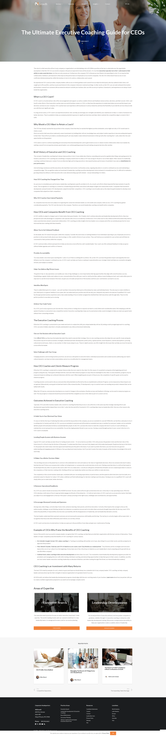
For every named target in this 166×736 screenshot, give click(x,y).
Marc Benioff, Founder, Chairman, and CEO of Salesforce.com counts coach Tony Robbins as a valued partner (69, 546)
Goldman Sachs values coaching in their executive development (55, 554)
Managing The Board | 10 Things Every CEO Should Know (82, 671)
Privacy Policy (89, 718)
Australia (114, 718)
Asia (113, 720)
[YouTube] (42, 724)
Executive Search (55, 602)
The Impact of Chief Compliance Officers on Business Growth (115, 668)
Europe (114, 713)
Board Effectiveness (66, 715)
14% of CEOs (41, 338)
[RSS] (44, 724)
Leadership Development (109, 602)
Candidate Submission (92, 709)
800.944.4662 (45, 721)
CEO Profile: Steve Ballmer (44, 670)
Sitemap (88, 720)
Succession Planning (66, 717)
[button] (75, 4)
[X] (37, 724)
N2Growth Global (114, 676)
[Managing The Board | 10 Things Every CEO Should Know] (83, 658)
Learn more (110, 577)
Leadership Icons (90, 716)
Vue (87, 722)
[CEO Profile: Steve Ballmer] (49, 657)
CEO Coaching (84, 25)
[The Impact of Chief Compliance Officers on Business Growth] (117, 656)
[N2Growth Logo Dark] (41, 4)
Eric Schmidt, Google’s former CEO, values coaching (52, 541)
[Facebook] (40, 724)
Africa (113, 716)
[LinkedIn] (35, 724)
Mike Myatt (85, 41)
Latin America (115, 711)
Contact (88, 713)
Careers (88, 711)
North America (115, 709)
